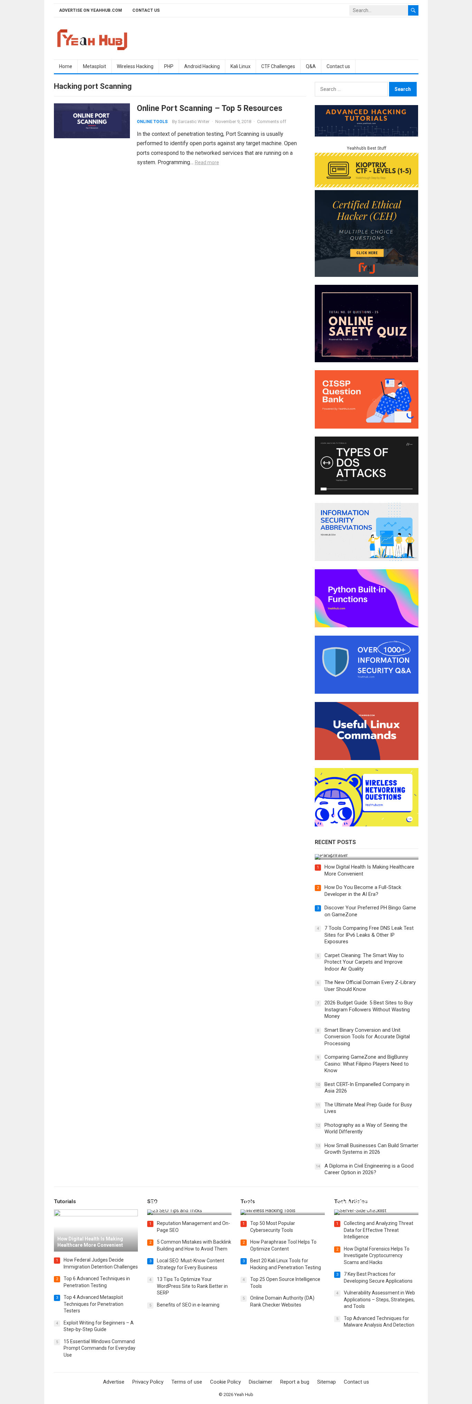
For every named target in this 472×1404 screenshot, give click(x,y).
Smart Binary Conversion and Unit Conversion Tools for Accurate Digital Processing (367, 1037)
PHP (168, 66)
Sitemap (326, 1382)
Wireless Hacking (135, 66)
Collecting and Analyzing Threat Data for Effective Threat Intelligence (378, 1229)
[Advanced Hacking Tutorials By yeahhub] (366, 134)
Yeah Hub (243, 1394)
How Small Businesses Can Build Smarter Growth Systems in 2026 (371, 1148)
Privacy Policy (147, 1382)
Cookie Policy (225, 1382)
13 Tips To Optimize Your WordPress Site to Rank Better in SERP (192, 1285)
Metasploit (94, 66)
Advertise (113, 1382)
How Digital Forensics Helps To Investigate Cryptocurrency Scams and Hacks (376, 1255)
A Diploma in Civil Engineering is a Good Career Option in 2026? (369, 1169)
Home (65, 66)
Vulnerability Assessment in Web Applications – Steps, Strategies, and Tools (379, 1299)
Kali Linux (240, 66)
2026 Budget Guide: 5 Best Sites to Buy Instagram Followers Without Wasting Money (368, 1009)
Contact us (146, 10)
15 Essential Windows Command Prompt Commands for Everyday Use (99, 1348)
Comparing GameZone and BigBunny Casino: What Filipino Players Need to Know (366, 1064)
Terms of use (186, 1382)
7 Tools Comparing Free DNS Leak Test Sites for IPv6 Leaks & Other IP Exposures (369, 935)
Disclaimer (260, 1382)
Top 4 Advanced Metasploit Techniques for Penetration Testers (93, 1303)
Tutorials (65, 1201)
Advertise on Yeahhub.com (90, 10)
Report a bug (294, 1382)
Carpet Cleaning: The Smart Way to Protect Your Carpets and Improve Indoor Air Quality (364, 962)
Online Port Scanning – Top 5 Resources (209, 108)
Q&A (311, 66)
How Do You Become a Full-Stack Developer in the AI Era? (362, 890)
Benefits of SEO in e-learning (188, 1305)
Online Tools (152, 121)
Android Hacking (202, 66)
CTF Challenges (278, 66)
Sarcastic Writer (193, 121)
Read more (207, 162)
